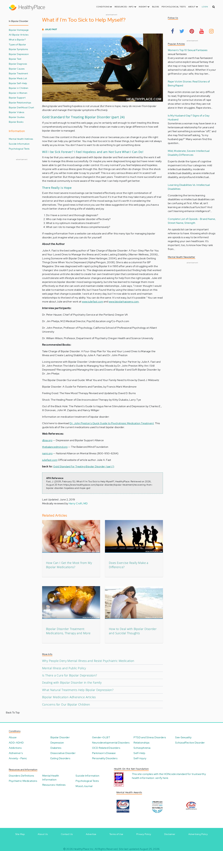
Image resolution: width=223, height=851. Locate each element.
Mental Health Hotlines (21, 138)
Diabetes (55, 748)
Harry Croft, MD (78, 503)
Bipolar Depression (19, 54)
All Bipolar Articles (18, 34)
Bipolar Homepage (19, 29)
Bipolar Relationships (20, 102)
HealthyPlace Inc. (83, 849)
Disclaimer (169, 834)
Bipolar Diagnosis (18, 63)
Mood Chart (27, 107)
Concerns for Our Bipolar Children (66, 704)
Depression (57, 742)
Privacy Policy (143, 834)
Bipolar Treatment (18, 73)
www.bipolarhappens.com (124, 301)
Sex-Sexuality (183, 737)
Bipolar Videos (16, 112)
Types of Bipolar (17, 44)
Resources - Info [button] (124, 6)
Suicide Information (19, 143)
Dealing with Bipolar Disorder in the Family (72, 682)
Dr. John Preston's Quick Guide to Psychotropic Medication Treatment (112, 423)
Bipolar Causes (17, 68)
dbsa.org (47, 440)
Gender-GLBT (101, 737)
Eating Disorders (60, 758)
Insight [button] (143, 6)
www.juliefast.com (92, 301)
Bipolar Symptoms (18, 49)
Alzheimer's (16, 753)
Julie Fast (51, 29)
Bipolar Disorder (60, 737)
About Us (43, 834)
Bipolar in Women (18, 92)
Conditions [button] (103, 6)
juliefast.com (49, 460)
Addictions (15, 748)
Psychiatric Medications (23, 781)
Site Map (20, 834)
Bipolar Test (15, 58)
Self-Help (139, 753)
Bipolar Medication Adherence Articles (69, 697)
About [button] (192, 6)
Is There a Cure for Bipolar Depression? (69, 675)
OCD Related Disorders (106, 748)
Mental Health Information (50, 777)
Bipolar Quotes (17, 117)
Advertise (91, 834)
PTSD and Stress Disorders (150, 737)
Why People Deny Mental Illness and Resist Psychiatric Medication (88, 661)
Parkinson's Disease (104, 753)
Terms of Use (116, 834)
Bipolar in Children (18, 87)
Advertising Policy (198, 834)
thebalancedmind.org (55, 447)
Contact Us (67, 834)
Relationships (141, 742)
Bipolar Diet (15, 107)
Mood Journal (84, 786)
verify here (161, 778)
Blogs (155, 6)
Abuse (12, 737)
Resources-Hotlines (54, 785)
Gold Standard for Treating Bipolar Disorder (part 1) (83, 466)
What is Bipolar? (17, 39)
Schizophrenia (142, 748)
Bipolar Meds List (18, 78)
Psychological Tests (174, 6)
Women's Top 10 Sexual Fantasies (187, 50)
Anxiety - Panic (18, 758)
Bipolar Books (16, 121)
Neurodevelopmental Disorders (111, 742)
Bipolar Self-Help (18, 83)
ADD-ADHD (16, 742)
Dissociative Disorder (63, 753)
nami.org (47, 453)
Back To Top (13, 712)
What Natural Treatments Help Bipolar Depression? (77, 690)
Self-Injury (140, 758)
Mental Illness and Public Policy (64, 668)
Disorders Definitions (21, 775)
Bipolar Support (17, 97)
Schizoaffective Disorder (190, 742)
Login (205, 7)
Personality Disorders (104, 758)
